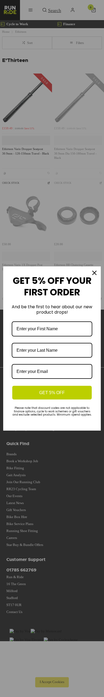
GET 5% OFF (52, 392)
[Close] (94, 272)
